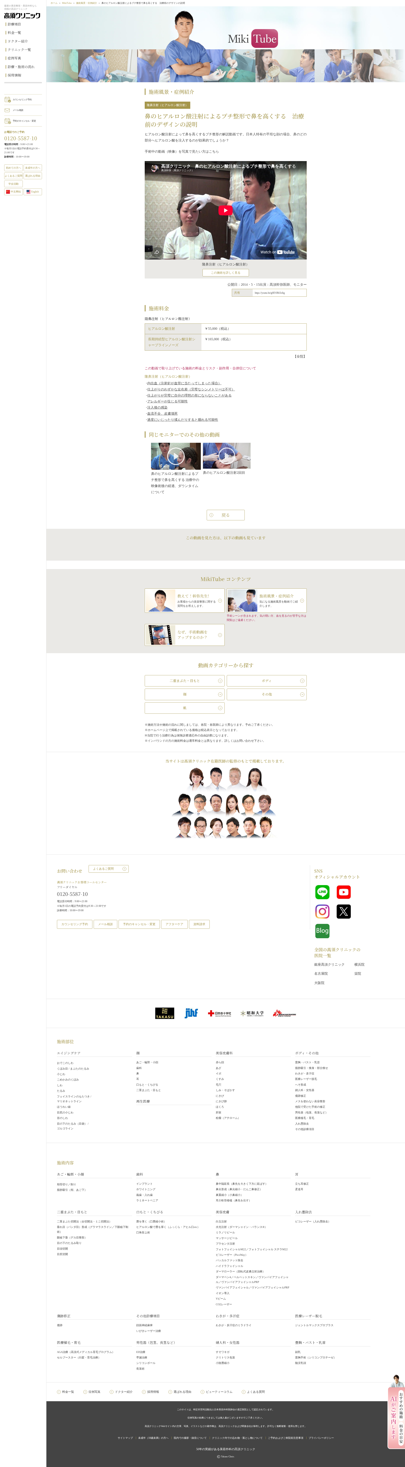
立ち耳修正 (302, 1183)
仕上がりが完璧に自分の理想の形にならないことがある (189, 395)
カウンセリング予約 (22, 99)
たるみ (61, 1090)
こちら (214, 151)
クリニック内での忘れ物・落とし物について (237, 1437)
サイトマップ (125, 1437)
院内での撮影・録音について (190, 1437)
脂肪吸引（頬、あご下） (72, 1189)
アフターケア (174, 924)
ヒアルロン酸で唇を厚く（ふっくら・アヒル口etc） (168, 1227)
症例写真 (14, 58)
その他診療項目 (304, 1129)
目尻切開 (62, 1254)
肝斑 (218, 1112)
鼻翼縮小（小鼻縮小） (229, 1194)
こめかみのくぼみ (68, 1079)
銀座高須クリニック (329, 964)
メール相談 (18, 110)
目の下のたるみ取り (69, 1243)
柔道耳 (299, 1189)
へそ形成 (300, 1084)
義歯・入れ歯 (144, 1194)
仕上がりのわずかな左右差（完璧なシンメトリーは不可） (191, 389)
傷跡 (59, 1325)
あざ (218, 1068)
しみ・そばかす (225, 1090)
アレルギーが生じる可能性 (167, 401)
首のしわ (62, 1118)
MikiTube (67, 3)
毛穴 (218, 1084)
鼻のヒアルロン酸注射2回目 (224, 472)
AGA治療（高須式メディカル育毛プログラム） (86, 1352)
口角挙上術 (143, 1232)
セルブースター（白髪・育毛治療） (79, 1357)
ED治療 (140, 1352)
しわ (59, 1085)
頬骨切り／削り (66, 1184)
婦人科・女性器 (304, 1090)
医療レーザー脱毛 (306, 1079)
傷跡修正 (300, 1095)
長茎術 (140, 1368)
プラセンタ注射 (225, 1243)
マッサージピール (227, 1238)
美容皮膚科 (224, 1053)
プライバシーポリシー (321, 1437)
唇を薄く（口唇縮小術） (151, 1221)
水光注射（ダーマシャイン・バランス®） (241, 1227)
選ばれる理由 (32, 175)
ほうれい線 (64, 1106)
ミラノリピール (225, 1232)
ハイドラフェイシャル (229, 1266)
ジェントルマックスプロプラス (314, 1325)
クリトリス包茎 (225, 1357)
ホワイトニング (145, 1189)
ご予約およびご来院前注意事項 (285, 1437)
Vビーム (221, 1298)
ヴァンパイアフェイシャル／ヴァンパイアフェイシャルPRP (252, 1287)
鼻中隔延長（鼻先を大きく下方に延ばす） (242, 1183)
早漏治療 (141, 1357)
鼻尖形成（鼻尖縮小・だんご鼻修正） (239, 1189)
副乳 (298, 1352)
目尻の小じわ (65, 1112)
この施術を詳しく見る (225, 272)
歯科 (139, 1068)
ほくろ (220, 1106)
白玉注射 (221, 1221)
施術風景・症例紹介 (86, 3)
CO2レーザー (224, 1304)
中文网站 (16, 191)
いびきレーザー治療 (148, 1330)
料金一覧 (14, 32)
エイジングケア (69, 1053)
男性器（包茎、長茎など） (311, 1112)
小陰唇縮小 (223, 1363)
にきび (220, 1095)
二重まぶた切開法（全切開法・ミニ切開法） (84, 1221)
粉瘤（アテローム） (228, 1118)
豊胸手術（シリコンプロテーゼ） (315, 1357)
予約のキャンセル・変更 (24, 121)
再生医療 (143, 1101)
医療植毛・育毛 (304, 1118)
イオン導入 (223, 1293)
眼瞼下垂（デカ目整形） (72, 1237)
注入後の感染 (157, 407)
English (35, 191)
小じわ (61, 1074)
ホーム (54, 3)
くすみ (220, 1079)
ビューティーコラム (219, 1391)
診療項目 (14, 24)
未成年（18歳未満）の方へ (153, 1437)
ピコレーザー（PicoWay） (232, 1254)
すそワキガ (223, 1352)
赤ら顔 (220, 1062)
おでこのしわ (65, 1063)
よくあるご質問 (103, 868)
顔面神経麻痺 (144, 1325)
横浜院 (359, 964)
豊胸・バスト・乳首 (307, 1062)
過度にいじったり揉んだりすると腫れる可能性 (182, 419)
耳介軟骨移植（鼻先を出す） (233, 1200)
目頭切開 (62, 1248)
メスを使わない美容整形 (310, 1101)
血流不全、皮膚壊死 (162, 413)
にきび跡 (221, 1101)
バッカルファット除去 (229, 1260)
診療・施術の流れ (21, 66)
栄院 (357, 973)
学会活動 (13, 183)
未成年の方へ (32, 167)
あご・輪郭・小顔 (147, 1062)
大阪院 (319, 983)
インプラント (144, 1183)
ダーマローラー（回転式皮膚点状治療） (240, 1271)
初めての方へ (13, 167)
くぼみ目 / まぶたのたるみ (73, 1068)
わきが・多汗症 (304, 1073)
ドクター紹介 (18, 41)
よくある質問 (256, 1391)
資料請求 (199, 924)
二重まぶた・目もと (148, 1090)
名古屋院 (321, 973)
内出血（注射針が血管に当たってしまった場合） (184, 383)
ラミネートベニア (147, 1200)
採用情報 (14, 75)
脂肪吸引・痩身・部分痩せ (311, 1068)
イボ (218, 1073)
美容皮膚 (222, 1212)
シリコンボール (145, 1363)
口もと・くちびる (147, 1084)
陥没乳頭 (300, 1363)
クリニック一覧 (19, 49)
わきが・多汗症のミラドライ (233, 1325)
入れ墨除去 (302, 1123)
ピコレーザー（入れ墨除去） (313, 1221)
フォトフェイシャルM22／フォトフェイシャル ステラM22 (252, 1249)
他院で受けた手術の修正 (310, 1106)
